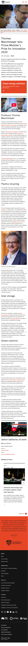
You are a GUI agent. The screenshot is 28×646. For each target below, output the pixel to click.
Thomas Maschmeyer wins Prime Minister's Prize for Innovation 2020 (14, 31)
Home (2, 30)
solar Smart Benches (15, 318)
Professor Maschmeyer (7, 158)
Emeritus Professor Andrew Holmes (15, 379)
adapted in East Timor (17, 221)
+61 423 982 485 (5, 450)
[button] (23, 2)
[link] (14, 556)
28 (21, 30)
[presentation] (14, 484)
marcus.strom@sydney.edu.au (8, 454)
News (14, 30)
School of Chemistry (13, 131)
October (18, 30)
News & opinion (7, 30)
